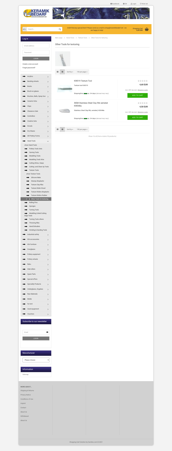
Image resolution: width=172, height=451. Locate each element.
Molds (29, 299)
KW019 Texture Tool (83, 81)
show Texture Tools (33, 174)
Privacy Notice (26, 395)
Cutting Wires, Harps (36, 163)
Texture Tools (34, 170)
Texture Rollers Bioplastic (40, 192)
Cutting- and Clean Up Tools (39, 167)
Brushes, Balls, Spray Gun (36, 96)
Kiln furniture (31, 244)
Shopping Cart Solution (78, 442)
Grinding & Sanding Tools (38, 230)
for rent (29, 304)
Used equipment (33, 309)
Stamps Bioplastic (37, 181)
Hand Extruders (34, 226)
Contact (23, 408)
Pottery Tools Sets (35, 149)
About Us (24, 412)
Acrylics (30, 76)
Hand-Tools (31, 141)
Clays (29, 106)
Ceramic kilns (32, 101)
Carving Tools (34, 152)
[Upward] (165, 447)
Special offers (32, 279)
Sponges (32, 206)
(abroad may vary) (102, 93)
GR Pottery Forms (33, 136)
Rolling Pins (33, 202)
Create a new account (30, 64)
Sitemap (25, 374)
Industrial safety (33, 234)
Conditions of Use (27, 399)
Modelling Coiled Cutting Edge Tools (35, 214)
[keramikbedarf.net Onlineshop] (86, 12)
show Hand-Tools (30, 145)
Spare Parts (31, 274)
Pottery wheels (32, 259)
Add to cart (137, 95)
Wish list (145, 4)
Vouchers (30, 314)
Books (29, 86)
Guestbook (115, 4)
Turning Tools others (36, 219)
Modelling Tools (34, 156)
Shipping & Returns (27, 390)
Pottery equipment (33, 254)
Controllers (31, 116)
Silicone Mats (36, 177)
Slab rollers (31, 269)
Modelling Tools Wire (36, 159)
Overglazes (31, 249)
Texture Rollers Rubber (39, 195)
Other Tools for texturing (39, 199)
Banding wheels (33, 81)
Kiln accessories (33, 239)
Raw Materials (32, 294)
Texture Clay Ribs (37, 185)
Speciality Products (34, 284)
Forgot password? (29, 68)
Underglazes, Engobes (35, 289)
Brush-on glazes (33, 91)
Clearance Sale (32, 111)
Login (134, 4)
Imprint (23, 403)
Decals (29, 126)
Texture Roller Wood (38, 188)
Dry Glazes (31, 131)
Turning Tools (34, 210)
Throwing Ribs (34, 223)
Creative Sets (32, 121)
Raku (29, 264)
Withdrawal (25, 416)
